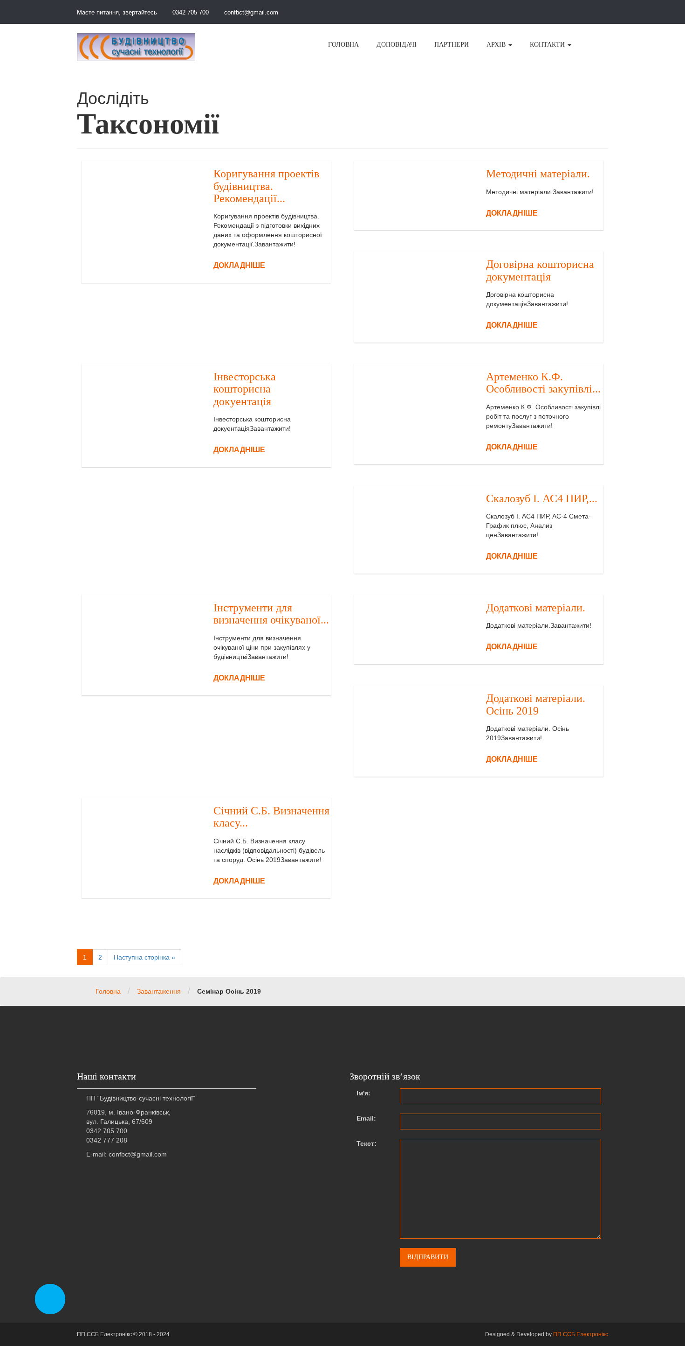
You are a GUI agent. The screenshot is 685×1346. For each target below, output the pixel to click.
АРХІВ (496, 44)
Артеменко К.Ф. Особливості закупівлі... (543, 383)
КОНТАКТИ (548, 44)
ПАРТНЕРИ (451, 44)
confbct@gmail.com (250, 12)
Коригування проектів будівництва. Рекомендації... (266, 186)
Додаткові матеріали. (535, 608)
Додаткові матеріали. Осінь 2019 (535, 704)
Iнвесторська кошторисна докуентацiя (244, 389)
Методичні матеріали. (538, 174)
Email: (366, 1118)
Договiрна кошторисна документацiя (540, 270)
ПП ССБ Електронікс (580, 1334)
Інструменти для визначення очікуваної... (271, 614)
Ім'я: (363, 1093)
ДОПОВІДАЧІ (397, 44)
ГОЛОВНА (343, 44)
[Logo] (136, 47)
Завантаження (159, 991)
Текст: (366, 1143)
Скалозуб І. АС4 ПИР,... (541, 498)
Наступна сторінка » (144, 957)
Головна (108, 991)
